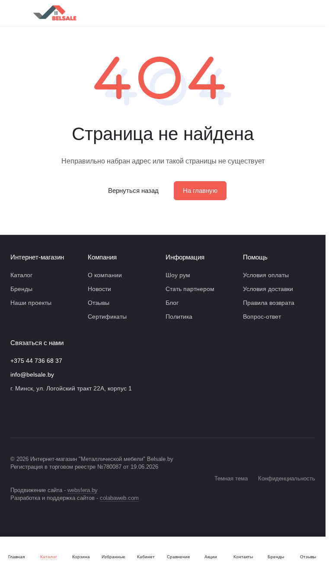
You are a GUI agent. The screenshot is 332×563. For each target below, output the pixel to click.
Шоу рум (178, 275)
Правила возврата (268, 302)
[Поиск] (221, 13)
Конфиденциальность (286, 478)
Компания (102, 257)
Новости (99, 288)
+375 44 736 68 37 (36, 360)
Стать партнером (190, 288)
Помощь (255, 257)
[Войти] (243, 13)
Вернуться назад (133, 190)
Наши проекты (30, 302)
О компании (105, 275)
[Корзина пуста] (310, 13)
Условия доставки (268, 288)
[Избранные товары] (288, 13)
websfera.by (82, 490)
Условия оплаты (266, 275)
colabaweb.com (119, 498)
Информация (185, 257)
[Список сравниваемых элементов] (266, 13)
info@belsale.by (32, 374)
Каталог (21, 275)
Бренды (21, 288)
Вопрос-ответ (262, 316)
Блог (172, 302)
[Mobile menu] (14, 13)
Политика (179, 316)
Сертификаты (107, 316)
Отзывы (98, 302)
